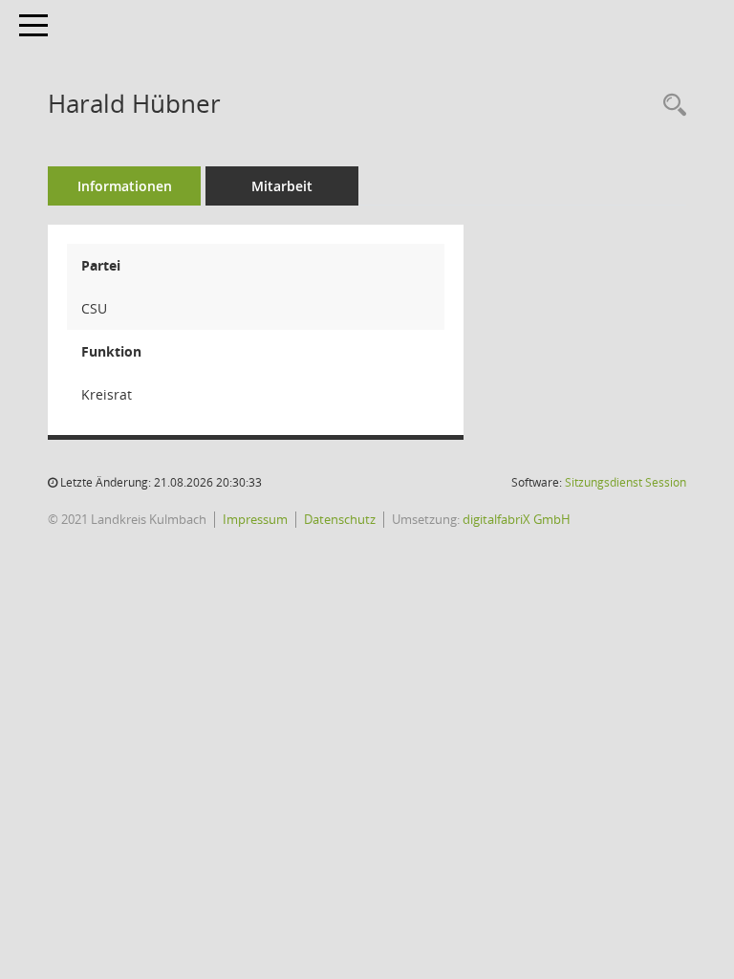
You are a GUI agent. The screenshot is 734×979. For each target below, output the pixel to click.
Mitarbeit (282, 186)
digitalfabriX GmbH (517, 519)
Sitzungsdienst (625, 482)
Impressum (255, 519)
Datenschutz (340, 519)
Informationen (124, 186)
